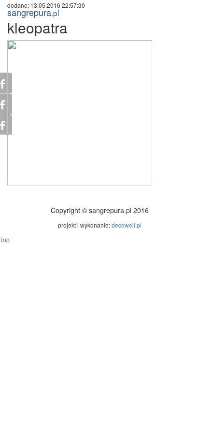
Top (5, 239)
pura (33, 12)
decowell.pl (127, 225)
